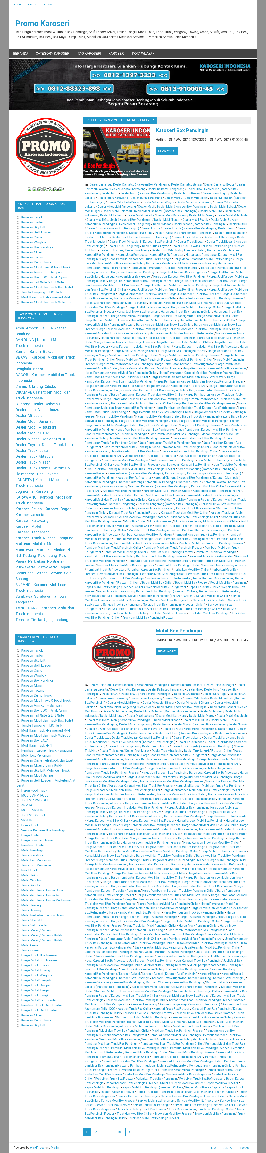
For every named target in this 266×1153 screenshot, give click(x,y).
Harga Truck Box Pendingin (115, 416)
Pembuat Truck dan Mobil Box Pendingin (130, 1061)
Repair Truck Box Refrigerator (219, 591)
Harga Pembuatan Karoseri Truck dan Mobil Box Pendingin (141, 399)
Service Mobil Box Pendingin (129, 600)
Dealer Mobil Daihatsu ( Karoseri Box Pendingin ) (165, 211)
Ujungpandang (56, 619)
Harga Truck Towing (35, 965)
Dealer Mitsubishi (196, 197)
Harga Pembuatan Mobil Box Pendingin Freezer (205, 403)
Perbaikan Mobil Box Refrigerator (162, 574)
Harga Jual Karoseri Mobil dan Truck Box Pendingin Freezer (167, 289)
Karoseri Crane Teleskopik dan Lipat (47, 760)
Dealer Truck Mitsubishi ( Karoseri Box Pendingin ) (142, 241)
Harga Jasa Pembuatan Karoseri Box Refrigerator (150, 254)
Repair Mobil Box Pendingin (228, 582)
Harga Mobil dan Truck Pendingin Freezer (144, 359)
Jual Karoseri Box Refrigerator (107, 960)
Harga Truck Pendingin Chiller (158, 425)
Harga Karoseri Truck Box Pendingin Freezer (124, 342)
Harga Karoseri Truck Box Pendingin (171, 337)
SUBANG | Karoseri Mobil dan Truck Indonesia (40, 587)
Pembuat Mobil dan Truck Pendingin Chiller (113, 547)
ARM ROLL (29, 805)
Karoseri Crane (31, 237)
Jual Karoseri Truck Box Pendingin (172, 460)
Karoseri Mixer (31, 252)
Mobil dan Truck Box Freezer (173, 525)
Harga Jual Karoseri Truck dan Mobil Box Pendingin (130, 807)
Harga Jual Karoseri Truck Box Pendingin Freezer (211, 298)
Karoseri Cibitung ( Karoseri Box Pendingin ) (182, 477)
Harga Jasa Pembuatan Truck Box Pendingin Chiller (165, 267)
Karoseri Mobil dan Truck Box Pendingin (212, 495)
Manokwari (24, 549)
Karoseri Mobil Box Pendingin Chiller (167, 490)
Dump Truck (30, 825)
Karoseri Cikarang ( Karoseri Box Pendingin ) (148, 482)
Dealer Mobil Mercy (201, 215)
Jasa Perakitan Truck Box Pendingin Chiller (189, 451)
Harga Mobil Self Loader (39, 1000)
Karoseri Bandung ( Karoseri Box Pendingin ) (206, 469)
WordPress (37, 1147)
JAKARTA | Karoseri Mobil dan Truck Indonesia (41, 482)
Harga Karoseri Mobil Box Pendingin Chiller (207, 320)
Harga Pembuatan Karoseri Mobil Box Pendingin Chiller (120, 372)
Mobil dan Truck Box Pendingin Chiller (124, 1030)
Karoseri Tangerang (122, 504)
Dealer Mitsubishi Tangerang (117, 206)
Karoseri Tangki (32, 217)
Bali (43, 328)
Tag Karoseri (89, 53)
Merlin (55, 1147)
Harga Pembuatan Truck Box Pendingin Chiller (161, 412)
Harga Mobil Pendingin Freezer (107, 864)
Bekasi (48, 351)
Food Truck (29, 870)
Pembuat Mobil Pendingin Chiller (125, 552)
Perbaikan (36, 561)
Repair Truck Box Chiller (204, 587)
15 (119, 1132)
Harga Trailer (30, 835)
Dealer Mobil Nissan (167, 219)
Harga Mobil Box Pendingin (134, 851)
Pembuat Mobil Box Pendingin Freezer (189, 539)
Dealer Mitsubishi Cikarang (194, 202)
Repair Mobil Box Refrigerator (166, 587)
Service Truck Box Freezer (112, 1105)
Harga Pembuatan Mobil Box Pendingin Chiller (141, 403)
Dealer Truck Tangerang (124, 246)
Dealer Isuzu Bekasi (187, 193)
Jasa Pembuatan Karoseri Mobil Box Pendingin (208, 429)
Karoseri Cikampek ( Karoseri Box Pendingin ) (114, 982)
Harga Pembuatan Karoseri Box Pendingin (125, 364)
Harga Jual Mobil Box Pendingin (148, 307)
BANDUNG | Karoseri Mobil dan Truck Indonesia (42, 343)
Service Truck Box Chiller (209, 600)
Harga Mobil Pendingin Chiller (193, 359)
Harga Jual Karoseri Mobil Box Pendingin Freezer (141, 281)
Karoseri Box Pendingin (182, 130)
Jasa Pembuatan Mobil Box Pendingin (175, 434)
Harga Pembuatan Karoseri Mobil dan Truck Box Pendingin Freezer (199, 381)
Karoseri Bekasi (95, 473)
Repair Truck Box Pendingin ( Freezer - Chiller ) (166, 591)
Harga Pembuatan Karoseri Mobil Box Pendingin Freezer (196, 372)
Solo (68, 573)
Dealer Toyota (151, 228)
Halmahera (24, 474)
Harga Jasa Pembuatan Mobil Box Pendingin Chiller (134, 763)
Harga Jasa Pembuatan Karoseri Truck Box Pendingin (135, 259)
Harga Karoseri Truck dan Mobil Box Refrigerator (206, 346)
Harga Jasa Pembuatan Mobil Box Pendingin (203, 259)
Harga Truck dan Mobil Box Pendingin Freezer (209, 421)
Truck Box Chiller (115, 609)
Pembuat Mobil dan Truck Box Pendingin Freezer (211, 543)
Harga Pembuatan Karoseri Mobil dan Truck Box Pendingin (141, 882)
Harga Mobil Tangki (35, 990)
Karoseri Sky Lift (33, 227)
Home (17, 4)
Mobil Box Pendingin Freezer (114, 1026)
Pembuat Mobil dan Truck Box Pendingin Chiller (145, 543)
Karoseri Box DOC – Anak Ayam (44, 277)
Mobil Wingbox (32, 880)
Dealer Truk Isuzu (111, 250)
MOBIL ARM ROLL (34, 795)
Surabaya (42, 596)
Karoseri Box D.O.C (34, 740)
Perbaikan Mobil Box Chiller (191, 569)
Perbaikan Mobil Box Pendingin (117, 574)
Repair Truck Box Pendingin (115, 591)
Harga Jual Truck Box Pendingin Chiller (186, 311)
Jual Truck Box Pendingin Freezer (153, 469)
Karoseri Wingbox (33, 242)
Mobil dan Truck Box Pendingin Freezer (154, 530)
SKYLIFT (27, 820)
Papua (20, 561)
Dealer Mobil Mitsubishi (232, 215)
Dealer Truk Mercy (137, 250)
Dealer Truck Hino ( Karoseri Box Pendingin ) (184, 232)
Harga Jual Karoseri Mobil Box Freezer (126, 276)
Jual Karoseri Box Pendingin (197, 455)
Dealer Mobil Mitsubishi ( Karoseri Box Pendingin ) (119, 219)
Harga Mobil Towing (35, 970)
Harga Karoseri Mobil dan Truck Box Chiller (164, 324)
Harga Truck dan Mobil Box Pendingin (135, 921)
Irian (40, 474)
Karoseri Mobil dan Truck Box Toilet (47, 287)
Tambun (59, 596)
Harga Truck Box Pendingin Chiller (157, 416)
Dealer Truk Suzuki (196, 750)
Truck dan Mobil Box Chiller (129, 613)
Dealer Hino (194, 189)
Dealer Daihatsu (100, 184)
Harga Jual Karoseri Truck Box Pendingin (124, 798)
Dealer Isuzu (110, 193)
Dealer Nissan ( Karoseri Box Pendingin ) (200, 224)
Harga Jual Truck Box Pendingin (138, 311)
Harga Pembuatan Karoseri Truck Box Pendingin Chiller (150, 390)
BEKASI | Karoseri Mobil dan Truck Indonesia (45, 360)
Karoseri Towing (32, 257)
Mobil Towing (31, 905)
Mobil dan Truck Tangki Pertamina (46, 900)
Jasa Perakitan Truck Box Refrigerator (150, 455)
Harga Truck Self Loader (39, 1010)
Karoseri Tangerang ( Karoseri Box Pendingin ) (168, 504)
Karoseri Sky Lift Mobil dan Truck (45, 770)
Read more (167, 150)
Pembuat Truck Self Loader (41, 1005)
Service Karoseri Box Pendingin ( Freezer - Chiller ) (161, 595)
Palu (62, 555)
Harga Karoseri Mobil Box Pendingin (154, 320)
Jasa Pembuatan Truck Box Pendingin (197, 438)
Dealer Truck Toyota (155, 246)
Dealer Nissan (162, 224)
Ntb (70, 549)
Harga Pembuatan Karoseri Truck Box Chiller (114, 386)
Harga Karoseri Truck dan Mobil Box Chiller (183, 342)
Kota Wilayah (143, 53)
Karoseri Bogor (175, 473)
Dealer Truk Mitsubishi (167, 250)
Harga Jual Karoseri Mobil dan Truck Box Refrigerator (120, 794)
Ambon (32, 328)
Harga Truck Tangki (35, 995)
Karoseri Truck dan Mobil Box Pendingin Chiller (188, 517)
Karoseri (116, 53)
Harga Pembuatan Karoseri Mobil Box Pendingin (214, 368)
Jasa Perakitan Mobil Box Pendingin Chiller (181, 447)
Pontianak (55, 561)
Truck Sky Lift (31, 920)
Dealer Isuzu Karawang (113, 197)
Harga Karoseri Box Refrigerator (174, 316)
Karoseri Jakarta (190, 482)
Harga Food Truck (34, 790)
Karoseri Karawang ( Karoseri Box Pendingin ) (159, 486)
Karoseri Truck (28, 538)
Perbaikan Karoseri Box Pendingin (149, 569)
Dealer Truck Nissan (191, 241)
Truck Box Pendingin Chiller (202, 609)
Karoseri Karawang (114, 486)
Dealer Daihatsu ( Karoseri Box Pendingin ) (141, 184)
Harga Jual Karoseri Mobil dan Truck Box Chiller (206, 281)
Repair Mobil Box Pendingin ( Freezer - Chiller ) (115, 587)
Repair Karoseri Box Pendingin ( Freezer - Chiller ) (138, 1083)
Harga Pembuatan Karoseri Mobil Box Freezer (150, 368)
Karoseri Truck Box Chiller (118, 508)
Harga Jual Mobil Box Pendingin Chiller (196, 307)
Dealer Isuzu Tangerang (146, 197)
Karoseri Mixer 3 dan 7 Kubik (41, 765)
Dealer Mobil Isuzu (112, 215)
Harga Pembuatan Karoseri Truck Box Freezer (176, 386)
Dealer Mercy (173, 197)
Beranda (20, 53)
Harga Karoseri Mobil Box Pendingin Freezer (151, 825)
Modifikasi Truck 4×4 (36, 745)
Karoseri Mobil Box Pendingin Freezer (217, 490)
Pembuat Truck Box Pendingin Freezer (161, 556)
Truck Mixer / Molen (36, 930)
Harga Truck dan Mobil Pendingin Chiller (111, 425)
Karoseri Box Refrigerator (134, 477)
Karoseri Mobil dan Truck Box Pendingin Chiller (115, 499)
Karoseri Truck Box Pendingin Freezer (134, 512)
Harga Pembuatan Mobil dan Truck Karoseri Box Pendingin (149, 908)
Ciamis (21, 386)
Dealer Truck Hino (141, 232)
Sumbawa (23, 596)
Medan (59, 549)
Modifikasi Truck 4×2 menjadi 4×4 (45, 297)
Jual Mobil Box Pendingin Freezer (136, 464)
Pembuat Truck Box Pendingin (216, 552)
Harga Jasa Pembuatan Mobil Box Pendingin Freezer (181, 263)
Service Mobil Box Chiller (212, 595)
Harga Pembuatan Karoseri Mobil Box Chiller (114, 868)
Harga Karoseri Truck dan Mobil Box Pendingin (141, 346)
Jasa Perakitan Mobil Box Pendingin (127, 447)
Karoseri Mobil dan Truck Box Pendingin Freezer (179, 499)
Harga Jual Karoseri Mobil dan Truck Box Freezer (141, 785)
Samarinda (24, 573)
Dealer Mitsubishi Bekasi (124, 202)
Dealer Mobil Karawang (171, 215)
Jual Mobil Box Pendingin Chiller (121, 965)
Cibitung (36, 386)
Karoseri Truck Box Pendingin (195, 508)
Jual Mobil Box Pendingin (214, 460)
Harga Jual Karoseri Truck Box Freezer (194, 294)
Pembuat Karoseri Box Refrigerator (123, 1035)
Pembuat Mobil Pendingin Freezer (171, 552)
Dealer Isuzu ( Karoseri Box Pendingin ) (146, 193)
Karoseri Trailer (32, 222)
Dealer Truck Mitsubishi (35, 456)
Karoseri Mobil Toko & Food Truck (46, 267)
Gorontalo (61, 468)
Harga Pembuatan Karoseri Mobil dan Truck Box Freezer (188, 377)
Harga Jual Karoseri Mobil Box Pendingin (179, 276)
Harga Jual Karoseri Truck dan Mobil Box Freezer (181, 302)
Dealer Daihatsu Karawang (127, 189)
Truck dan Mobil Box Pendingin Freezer (148, 617)
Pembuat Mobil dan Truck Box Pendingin (111, 1043)
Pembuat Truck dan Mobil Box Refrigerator (125, 565)
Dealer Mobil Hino (211, 211)
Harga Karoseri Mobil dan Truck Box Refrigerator (182, 333)
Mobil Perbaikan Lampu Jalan (42, 915)
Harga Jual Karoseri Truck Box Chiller (142, 294)
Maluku (38, 544)
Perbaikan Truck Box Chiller (204, 574)
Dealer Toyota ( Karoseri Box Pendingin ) (189, 228)
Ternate (22, 619)
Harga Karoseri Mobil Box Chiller (218, 316)
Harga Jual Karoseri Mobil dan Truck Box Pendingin (176, 285)
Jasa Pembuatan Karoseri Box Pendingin (138, 930)
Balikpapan (57, 328)
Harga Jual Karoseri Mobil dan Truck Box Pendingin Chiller (122, 790)
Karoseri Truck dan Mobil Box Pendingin (129, 517)
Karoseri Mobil (28, 526)
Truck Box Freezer (140, 609)
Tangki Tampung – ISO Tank (41, 292)
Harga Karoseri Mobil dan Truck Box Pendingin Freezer (144, 833)
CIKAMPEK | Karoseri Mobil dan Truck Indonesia (42, 395)
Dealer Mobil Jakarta (140, 215)
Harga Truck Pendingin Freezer (200, 425)
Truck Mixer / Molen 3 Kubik (41, 940)
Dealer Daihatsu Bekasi (186, 184)
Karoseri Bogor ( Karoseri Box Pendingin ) (214, 473)
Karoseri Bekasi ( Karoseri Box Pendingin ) (135, 473)
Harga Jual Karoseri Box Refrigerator (183, 272)
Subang (21, 579)
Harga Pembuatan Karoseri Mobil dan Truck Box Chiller (147, 877)
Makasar (23, 544)
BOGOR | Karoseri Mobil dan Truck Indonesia (45, 378)
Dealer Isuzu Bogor (215, 193)
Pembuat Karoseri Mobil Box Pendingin (146, 534)
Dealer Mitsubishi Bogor (158, 202)
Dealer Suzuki (238, 224)
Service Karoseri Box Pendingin (105, 595)
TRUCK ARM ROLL (35, 800)
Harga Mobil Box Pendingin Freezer (183, 351)
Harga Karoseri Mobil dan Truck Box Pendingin (127, 329)
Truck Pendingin (32, 855)
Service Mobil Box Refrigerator (170, 600)
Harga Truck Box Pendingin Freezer (205, 416)
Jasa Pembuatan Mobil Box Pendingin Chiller (129, 938)
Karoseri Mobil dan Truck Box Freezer (158, 495)
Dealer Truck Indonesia (230, 232)
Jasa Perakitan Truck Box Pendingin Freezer (124, 956)
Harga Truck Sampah (36, 985)
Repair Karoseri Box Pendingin (213, 578)
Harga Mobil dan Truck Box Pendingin (109, 855)
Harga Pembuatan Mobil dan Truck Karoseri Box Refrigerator (196, 407)
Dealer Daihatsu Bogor (219, 184)
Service (55, 573)
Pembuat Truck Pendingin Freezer (225, 565)
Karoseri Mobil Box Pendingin (122, 490)
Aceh (19, 328)
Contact (33, 4)
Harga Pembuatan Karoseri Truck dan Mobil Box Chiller (147, 394)
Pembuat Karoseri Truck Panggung (46, 750)
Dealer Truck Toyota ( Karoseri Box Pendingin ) (202, 246)
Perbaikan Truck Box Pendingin (123, 578)
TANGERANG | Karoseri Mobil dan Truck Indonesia (44, 611)
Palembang (47, 555)
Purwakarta (25, 567)
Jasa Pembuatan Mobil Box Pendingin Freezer (139, 438)
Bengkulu (23, 369)
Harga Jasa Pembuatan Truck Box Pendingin (114, 768)
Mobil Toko (29, 875)
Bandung (22, 334)
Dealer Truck (226, 228)
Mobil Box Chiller (135, 521)
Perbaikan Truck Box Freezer (114, 1078)
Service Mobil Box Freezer (118, 1100)
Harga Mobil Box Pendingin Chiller (135, 351)
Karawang (44, 491)
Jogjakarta (24, 491)
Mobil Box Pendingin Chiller (220, 521)
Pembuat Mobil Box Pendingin (120, 1039)
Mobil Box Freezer (160, 521)
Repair (64, 567)
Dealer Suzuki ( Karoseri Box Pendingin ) (113, 228)
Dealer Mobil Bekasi (223, 206)
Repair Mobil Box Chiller (157, 582)
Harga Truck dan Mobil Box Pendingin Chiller (148, 421)
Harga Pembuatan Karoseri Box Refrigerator (184, 364)
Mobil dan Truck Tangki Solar (42, 890)
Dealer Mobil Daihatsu (117, 211)
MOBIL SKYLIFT (33, 810)
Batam (35, 351)
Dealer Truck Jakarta (187, 237)
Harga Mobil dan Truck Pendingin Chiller (123, 860)
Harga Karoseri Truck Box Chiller (108, 838)
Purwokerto (47, 567)
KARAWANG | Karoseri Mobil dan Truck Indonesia (43, 500)
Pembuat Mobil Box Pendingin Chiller (138, 539)
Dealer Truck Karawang (219, 237)
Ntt (18, 555)
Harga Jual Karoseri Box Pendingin (133, 272)
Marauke (44, 549)
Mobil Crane (29, 945)
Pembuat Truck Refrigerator (105, 569)
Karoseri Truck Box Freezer (156, 508)
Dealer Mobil (146, 206)
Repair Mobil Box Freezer (191, 582)
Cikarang (22, 404)
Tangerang (24, 602)
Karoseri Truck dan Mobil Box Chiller (184, 512)
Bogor (38, 369)
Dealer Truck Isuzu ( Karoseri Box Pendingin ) (141, 237)
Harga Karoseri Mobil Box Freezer (106, 320)
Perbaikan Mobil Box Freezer (103, 1074)
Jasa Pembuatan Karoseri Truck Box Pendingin (116, 434)
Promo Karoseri (42, 23)
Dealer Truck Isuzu (97, 237)
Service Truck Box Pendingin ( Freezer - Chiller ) (174, 604)
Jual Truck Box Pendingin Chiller (108, 469)
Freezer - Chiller (194, 250)
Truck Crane (30, 950)
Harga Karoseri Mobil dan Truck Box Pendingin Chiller (195, 329)
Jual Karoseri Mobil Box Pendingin (126, 460)
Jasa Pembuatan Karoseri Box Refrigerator (146, 429)
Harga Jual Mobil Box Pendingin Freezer (135, 812)
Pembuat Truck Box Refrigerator (211, 556)
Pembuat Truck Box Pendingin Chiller (109, 556)
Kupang (49, 538)
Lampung (65, 538)
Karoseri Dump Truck (36, 262)
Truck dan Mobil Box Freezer (167, 613)
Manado (54, 544)
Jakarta (52, 474)
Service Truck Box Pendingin (122, 604)
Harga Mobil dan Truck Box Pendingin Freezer (190, 355)
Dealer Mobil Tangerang (135, 224)
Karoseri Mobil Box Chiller (207, 486)
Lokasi (48, 4)
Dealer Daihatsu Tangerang (166, 189)
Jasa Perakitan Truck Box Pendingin (135, 451)
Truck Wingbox (32, 885)
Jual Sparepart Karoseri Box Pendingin (186, 464)
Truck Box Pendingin (168, 609)
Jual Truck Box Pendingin (230, 464)
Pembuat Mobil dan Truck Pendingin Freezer (173, 547)
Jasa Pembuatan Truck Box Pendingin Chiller (144, 943)
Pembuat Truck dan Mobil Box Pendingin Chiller (159, 560)
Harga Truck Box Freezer (39, 955)
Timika (36, 619)
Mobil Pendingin (32, 850)
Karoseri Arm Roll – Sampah (41, 272)
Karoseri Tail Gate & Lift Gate (42, 282)
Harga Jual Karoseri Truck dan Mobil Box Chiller (116, 302)
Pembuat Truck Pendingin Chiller (178, 565)
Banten (21, 351)
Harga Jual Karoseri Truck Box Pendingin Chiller (145, 298)
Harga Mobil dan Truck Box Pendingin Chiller (129, 355)
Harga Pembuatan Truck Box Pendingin (135, 912)
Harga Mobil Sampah (36, 980)
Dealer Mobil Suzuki (195, 219)
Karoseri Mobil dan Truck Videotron (46, 302)
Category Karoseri (53, 53)
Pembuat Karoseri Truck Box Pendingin (200, 534)
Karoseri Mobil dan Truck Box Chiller (108, 495)
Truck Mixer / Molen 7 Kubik (41, 935)
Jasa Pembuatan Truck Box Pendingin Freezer (170, 442)
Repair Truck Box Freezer (117, 1091)
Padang (29, 555)
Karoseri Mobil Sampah (37, 775)
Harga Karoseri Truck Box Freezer (123, 337)
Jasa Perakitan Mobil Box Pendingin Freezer (114, 952)
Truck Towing (31, 910)
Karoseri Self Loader (36, 232)
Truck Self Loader (34, 925)
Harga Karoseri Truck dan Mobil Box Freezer (113, 847)
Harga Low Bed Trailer (37, 840)
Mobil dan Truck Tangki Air (40, 895)
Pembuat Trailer (33, 845)
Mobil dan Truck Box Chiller (134, 525)
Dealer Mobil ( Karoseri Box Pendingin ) (182, 206)
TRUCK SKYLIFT (33, 815)
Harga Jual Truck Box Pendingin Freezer (135, 816)
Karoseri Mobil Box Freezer (113, 991)
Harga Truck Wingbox (36, 975)
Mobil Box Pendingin (187, 521)
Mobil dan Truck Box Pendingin (215, 525)
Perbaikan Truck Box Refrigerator (169, 578)
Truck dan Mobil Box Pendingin (209, 613)
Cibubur (51, 386)
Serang (42, 573)
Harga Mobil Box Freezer (39, 960)
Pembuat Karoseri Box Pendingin (204, 530)
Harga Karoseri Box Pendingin (130, 316)
